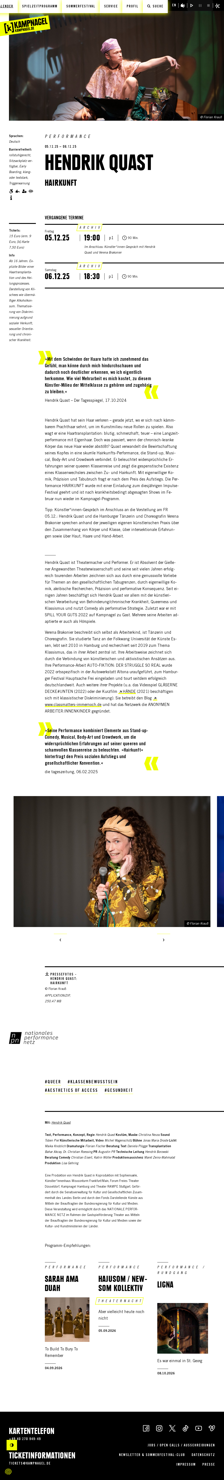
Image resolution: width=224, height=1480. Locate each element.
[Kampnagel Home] (25, 18)
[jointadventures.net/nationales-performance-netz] (33, 1037)
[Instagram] (159, 1428)
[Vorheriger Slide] (60, 940)
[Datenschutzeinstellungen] (8, 1472)
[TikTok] (185, 1428)
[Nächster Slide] (163, 940)
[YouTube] (198, 1428)
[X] (172, 1428)
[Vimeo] (211, 1428)
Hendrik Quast (61, 1123)
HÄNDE (129, 692)
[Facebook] (146, 1428)
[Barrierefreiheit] (182, 5)
